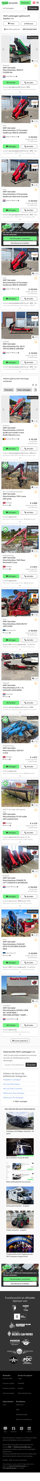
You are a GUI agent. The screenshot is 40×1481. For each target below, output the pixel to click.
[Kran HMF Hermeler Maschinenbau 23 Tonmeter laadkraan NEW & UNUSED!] (20, 109)
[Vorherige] (3, 49)
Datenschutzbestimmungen (17, 1466)
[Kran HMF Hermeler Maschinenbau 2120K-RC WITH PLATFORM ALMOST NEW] (20, 923)
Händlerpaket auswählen (20, 238)
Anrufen (30, 82)
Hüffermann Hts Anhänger (13, 1097)
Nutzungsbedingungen (9, 1468)
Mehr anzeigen (21, 1101)
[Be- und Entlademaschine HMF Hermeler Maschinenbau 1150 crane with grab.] (20, 475)
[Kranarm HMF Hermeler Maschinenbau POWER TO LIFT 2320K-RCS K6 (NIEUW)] (20, 859)
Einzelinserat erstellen (20, 243)
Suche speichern (21, 1041)
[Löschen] (25, 8)
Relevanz (29, 24)
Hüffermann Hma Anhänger (13, 1093)
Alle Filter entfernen (13, 29)
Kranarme (9, 390)
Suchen (34, 8)
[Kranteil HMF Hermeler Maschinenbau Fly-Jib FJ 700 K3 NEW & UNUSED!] (20, 325)
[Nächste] (36, 49)
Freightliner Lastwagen (12, 1080)
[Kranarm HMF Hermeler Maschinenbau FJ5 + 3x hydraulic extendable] (20, 666)
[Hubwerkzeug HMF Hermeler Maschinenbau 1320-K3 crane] (20, 729)
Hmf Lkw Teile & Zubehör (12, 1088)
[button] (37, 3)
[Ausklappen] (20, 92)
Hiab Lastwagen (24, 390)
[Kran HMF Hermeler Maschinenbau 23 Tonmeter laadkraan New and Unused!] (20, 173)
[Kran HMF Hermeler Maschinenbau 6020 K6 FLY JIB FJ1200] (20, 603)
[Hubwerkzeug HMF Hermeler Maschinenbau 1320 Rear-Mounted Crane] (20, 539)
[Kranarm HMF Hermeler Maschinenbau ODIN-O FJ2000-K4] (20, 49)
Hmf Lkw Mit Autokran (11, 1084)
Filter (12, 24)
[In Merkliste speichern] (35, 65)
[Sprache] (34, 3)
